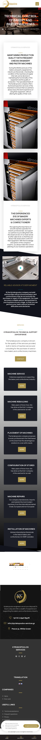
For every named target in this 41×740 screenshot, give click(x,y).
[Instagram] (19, 656)
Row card (7, 699)
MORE (22, 416)
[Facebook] (16, 656)
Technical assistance (11, 711)
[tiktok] (24, 656)
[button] (11, 564)
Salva (6, 696)
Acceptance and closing (31, 726)
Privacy (6, 717)
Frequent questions (10, 714)
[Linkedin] (21, 656)
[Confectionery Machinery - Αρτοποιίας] (9, 4)
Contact (7, 720)
